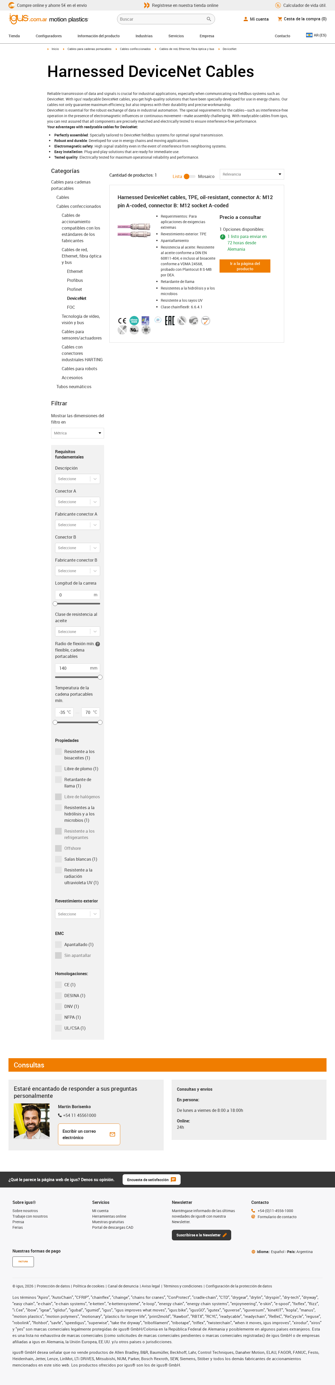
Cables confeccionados (135, 49)
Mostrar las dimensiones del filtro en (77, 419)
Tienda (14, 35)
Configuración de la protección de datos (239, 1285)
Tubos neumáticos (73, 386)
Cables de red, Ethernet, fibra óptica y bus (186, 49)
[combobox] (58, 478)
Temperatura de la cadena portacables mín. (74, 694)
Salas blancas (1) (80, 859)
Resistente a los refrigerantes (79, 834)
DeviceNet (76, 298)
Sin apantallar (77, 955)
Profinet (74, 289)
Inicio (55, 49)
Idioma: (270, 1251)
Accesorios (72, 377)
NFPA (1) (72, 1017)
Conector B (65, 537)
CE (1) (69, 985)
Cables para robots (79, 369)
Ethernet (75, 271)
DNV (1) (71, 1006)
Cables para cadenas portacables (89, 49)
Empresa (207, 35)
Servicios (176, 35)
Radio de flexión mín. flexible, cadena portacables (75, 650)
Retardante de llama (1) (77, 783)
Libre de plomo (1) (81, 769)
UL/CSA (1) (75, 1028)
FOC (71, 307)
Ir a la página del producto (245, 266)
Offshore (72, 848)
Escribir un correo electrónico (79, 1134)
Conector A (65, 491)
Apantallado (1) (78, 944)
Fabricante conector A (76, 514)
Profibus (75, 280)
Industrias (144, 35)
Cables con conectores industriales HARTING (82, 353)
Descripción (66, 468)
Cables (62, 197)
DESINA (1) (74, 995)
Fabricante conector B (76, 560)
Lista (177, 176)
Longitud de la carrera (75, 583)
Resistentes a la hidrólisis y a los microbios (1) (79, 814)
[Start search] (209, 19)
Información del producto (99, 35)
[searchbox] (162, 19)
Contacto (282, 35)
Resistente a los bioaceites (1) (79, 755)
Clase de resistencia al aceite (76, 617)
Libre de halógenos (82, 797)
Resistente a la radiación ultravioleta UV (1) (81, 876)
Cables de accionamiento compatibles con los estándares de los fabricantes (81, 228)
